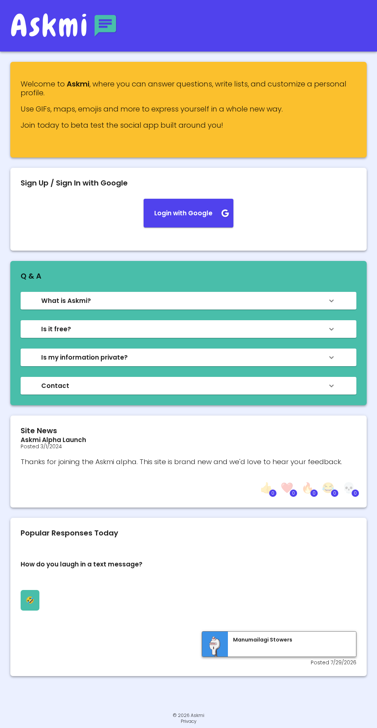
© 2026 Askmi (188, 715)
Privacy (189, 721)
